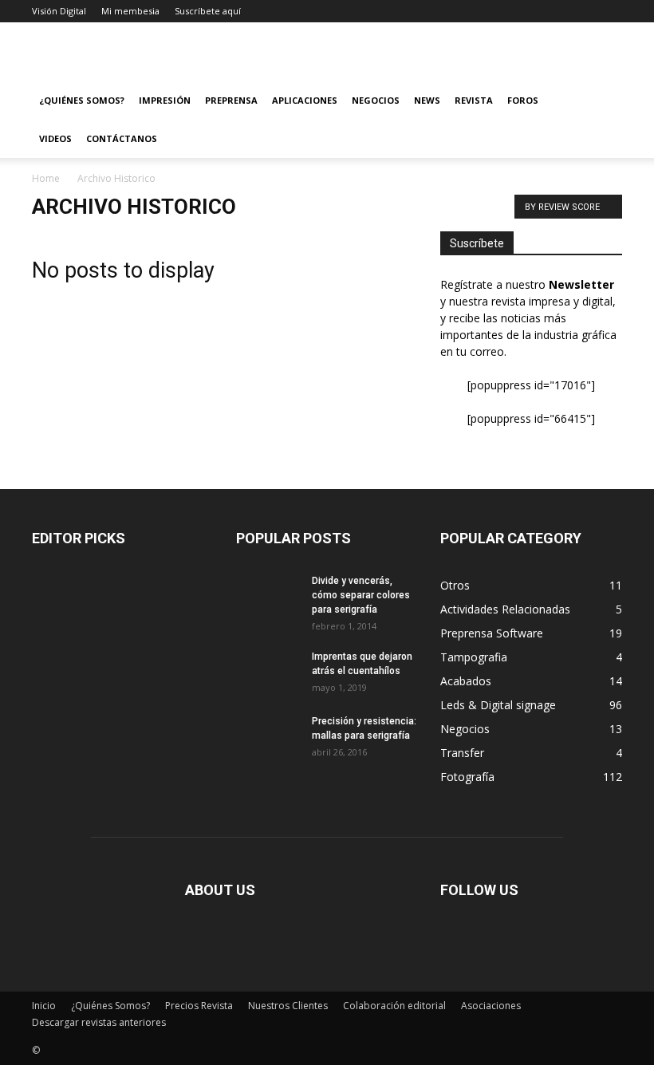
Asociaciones (491, 1005)
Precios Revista (199, 1005)
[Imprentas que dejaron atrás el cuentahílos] (268, 671)
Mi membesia (130, 11)
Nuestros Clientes (288, 1005)
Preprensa (231, 100)
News (427, 100)
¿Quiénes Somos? (81, 100)
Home (46, 178)
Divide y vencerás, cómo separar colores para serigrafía (361, 595)
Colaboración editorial (394, 1005)
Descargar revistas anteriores (99, 1022)
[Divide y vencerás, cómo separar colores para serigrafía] (268, 593)
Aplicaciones (304, 100)
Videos (55, 138)
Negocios (376, 100)
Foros (522, 100)
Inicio (44, 1005)
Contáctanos (121, 138)
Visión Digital (59, 11)
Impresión (165, 100)
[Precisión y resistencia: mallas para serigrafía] (268, 734)
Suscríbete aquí (208, 11)
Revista (474, 100)
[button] (603, 100)
